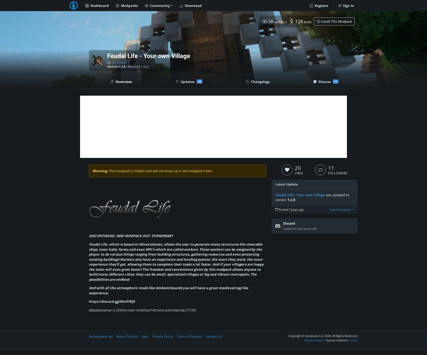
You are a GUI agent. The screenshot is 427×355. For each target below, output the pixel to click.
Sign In (348, 5)
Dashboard (99, 5)
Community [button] (159, 5)
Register (321, 5)
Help (145, 336)
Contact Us (214, 336)
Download (193, 5)
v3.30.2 (353, 340)
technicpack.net (101, 336)
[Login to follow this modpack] (320, 170)
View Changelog (340, 210)
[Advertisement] (213, 127)
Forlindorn (120, 62)
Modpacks (129, 5)
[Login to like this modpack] (287, 170)
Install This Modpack (336, 21)
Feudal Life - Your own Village (300, 195)
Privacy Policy (162, 336)
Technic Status (313, 340)
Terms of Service (189, 336)
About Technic (127, 336)
